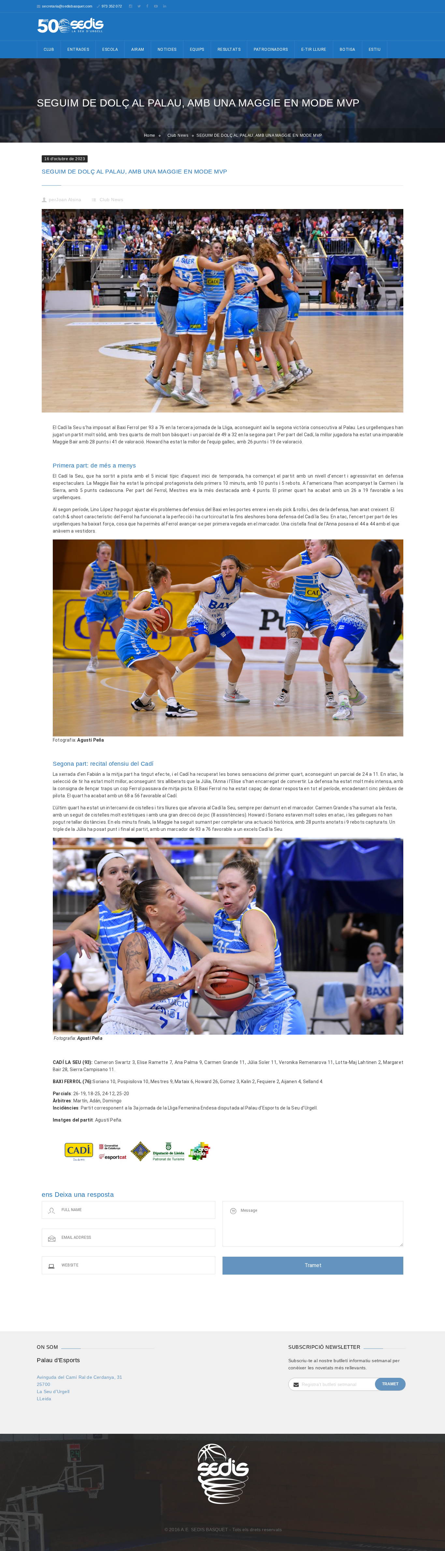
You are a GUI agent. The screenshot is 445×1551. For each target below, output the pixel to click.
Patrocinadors (271, 49)
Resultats (229, 49)
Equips (197, 49)
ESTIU (375, 49)
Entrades (78, 49)
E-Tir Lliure (313, 49)
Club (49, 49)
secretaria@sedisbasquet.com (67, 6)
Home (149, 135)
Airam (137, 49)
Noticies (167, 49)
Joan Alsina (68, 199)
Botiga (347, 49)
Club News (178, 135)
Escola (110, 49)
